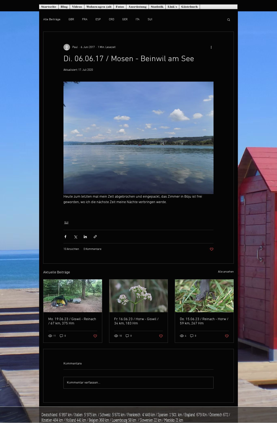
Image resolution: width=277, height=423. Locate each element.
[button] (229, 19)
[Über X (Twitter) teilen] (75, 237)
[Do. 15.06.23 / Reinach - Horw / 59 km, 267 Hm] (204, 295)
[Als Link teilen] (95, 237)
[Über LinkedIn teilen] (85, 237)
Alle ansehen (226, 272)
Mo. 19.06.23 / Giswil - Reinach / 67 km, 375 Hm (72, 321)
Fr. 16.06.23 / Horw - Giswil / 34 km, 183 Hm (136, 321)
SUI (150, 19)
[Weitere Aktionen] (211, 47)
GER (125, 19)
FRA (84, 19)
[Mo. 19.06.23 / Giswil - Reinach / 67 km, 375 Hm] (72, 295)
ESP (98, 19)
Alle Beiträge (51, 19)
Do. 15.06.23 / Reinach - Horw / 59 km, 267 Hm (204, 321)
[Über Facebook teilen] (65, 237)
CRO (111, 19)
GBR (71, 19)
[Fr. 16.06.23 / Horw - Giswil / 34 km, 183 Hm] (138, 295)
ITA (138, 19)
